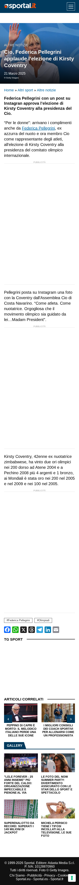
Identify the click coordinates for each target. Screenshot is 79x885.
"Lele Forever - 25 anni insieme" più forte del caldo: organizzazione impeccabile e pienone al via (18, 784)
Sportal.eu (23, 879)
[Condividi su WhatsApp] (15, 629)
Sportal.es (40, 879)
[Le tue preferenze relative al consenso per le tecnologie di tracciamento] (72, 878)
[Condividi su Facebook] (7, 629)
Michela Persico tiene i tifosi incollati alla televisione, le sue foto (56, 829)
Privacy (49, 875)
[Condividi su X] (23, 629)
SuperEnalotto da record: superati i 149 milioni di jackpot (19, 828)
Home (9, 90)
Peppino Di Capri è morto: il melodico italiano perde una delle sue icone (20, 730)
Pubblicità (34, 875)
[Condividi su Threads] (31, 629)
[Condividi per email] (56, 629)
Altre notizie (16, 45)
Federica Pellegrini (38, 128)
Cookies (64, 875)
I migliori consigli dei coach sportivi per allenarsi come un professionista (58, 730)
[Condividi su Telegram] (39, 629)
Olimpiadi (43, 620)
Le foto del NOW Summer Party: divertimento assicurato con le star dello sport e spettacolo (56, 784)
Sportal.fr (56, 879)
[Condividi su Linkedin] (48, 629)
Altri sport (25, 90)
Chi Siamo (17, 875)
